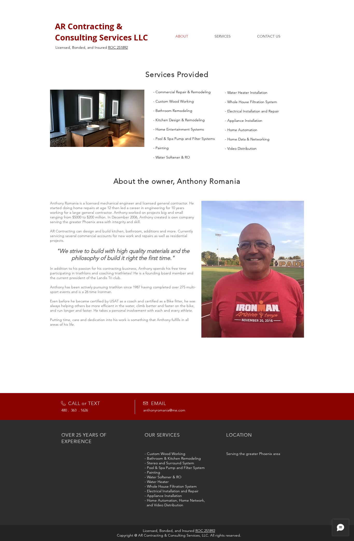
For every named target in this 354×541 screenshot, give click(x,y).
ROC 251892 (118, 47)
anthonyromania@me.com (164, 410)
